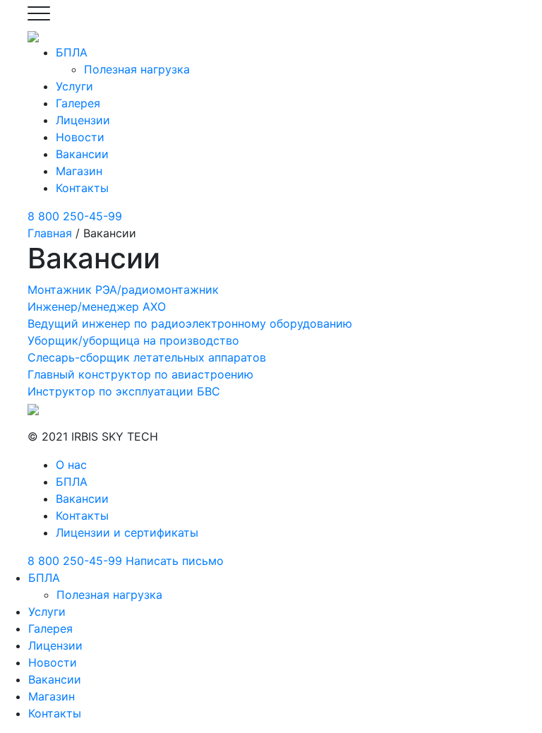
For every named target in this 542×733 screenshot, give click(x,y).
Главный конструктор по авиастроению (140, 374)
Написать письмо (175, 561)
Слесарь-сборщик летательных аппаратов (147, 357)
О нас (71, 465)
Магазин (79, 171)
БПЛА (72, 52)
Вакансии (82, 154)
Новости (80, 137)
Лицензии (83, 120)
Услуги (74, 86)
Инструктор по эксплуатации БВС (124, 391)
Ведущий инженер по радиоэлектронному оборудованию (190, 323)
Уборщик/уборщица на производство (133, 340)
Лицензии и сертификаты (127, 532)
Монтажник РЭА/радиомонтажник (123, 289)
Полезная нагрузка (137, 69)
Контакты (82, 188)
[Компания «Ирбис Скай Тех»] (33, 35)
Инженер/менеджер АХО (97, 306)
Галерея (78, 103)
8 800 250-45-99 (75, 216)
